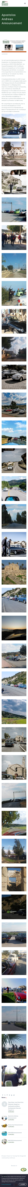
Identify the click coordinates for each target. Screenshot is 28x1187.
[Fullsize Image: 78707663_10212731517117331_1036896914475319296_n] (14, 237)
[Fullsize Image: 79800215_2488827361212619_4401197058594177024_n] (14, 767)
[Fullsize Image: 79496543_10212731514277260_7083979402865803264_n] (14, 879)
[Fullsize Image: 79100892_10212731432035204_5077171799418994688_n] (14, 600)
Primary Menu (25, 3)
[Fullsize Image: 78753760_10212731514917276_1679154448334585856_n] (14, 265)
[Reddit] (14, 1095)
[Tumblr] (9, 1095)
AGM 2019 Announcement (15, 1140)
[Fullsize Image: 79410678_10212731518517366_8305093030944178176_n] (14, 934)
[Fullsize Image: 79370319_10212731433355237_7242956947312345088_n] (14, 990)
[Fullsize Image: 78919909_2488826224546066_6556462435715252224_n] (14, 377)
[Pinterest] (7, 1095)
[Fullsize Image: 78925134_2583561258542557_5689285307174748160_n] (14, 405)
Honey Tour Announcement (15, 1125)
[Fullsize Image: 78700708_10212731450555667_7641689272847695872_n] (14, 209)
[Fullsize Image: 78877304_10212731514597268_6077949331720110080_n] (14, 349)
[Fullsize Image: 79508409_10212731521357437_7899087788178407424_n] (14, 851)
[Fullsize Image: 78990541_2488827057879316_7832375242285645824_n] (14, 488)
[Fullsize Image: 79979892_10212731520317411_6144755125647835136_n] (14, 1018)
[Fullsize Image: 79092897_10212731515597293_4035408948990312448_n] (14, 572)
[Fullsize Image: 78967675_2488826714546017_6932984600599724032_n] (14, 460)
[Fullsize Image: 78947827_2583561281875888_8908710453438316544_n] (14, 432)
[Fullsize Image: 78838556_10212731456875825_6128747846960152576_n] (14, 293)
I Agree (22, 1184)
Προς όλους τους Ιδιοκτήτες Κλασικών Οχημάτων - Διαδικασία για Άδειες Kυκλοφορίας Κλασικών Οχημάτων (15, 1106)
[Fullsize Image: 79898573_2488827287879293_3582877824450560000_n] (14, 739)
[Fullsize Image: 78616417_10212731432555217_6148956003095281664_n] (14, 126)
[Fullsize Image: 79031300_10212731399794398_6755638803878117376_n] (14, 516)
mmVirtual (12, 1158)
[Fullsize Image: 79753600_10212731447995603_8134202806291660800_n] (14, 823)
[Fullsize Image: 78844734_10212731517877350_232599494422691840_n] (14, 321)
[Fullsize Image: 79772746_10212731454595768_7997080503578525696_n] (14, 795)
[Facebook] (2, 1095)
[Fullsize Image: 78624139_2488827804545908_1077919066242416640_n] (14, 181)
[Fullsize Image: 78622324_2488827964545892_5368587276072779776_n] (14, 154)
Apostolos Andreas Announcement (13, 1117)
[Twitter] (5, 1095)
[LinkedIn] (11, 1095)
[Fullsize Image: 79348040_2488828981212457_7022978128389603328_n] (14, 711)
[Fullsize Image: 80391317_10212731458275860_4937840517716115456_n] (14, 1074)
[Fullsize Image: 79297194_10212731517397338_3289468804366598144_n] (14, 656)
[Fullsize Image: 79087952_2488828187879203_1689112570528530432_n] (14, 544)
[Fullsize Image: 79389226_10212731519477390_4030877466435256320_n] (14, 962)
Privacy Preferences (6, 1184)
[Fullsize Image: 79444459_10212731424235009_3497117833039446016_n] (14, 907)
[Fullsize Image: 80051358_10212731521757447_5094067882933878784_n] (14, 1046)
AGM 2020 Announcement (15, 1132)
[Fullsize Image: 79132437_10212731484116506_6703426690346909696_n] (14, 628)
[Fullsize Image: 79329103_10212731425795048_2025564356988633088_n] (14, 683)
